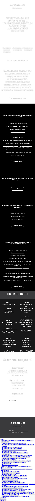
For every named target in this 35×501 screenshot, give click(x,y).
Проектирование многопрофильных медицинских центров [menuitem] (18, 445)
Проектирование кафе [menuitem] (9, 474)
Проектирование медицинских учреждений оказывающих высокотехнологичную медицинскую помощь (17, 146)
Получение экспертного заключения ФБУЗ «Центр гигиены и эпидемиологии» (17, 277)
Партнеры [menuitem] (3, 499)
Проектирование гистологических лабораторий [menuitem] (17, 455)
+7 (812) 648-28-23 (17, 5)
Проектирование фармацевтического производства (17, 152)
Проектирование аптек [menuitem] (9, 451)
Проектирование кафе (17, 219)
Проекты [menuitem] (3, 497)
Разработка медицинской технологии (17, 123)
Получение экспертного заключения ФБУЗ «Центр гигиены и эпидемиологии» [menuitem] (18, 494)
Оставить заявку (17, 426)
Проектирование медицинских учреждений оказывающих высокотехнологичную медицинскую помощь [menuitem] (16, 458)
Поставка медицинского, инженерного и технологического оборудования (17, 264)
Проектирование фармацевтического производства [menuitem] (14, 462)
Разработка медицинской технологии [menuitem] (14, 443)
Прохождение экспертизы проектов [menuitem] (13, 490)
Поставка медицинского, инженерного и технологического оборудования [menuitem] (15, 487)
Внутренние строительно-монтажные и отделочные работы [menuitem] (18, 484)
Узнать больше (17, 161)
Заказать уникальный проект (17, 60)
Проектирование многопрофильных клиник (17, 126)
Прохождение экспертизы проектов (18, 270)
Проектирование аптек (17, 137)
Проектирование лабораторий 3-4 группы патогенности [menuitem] (15, 453)
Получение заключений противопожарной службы (17, 273)
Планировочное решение (17, 253)
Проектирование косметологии (17, 132)
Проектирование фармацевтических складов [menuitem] (16, 461)
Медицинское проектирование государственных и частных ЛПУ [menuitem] (17, 441)
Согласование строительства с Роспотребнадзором (17, 280)
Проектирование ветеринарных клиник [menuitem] (14, 450)
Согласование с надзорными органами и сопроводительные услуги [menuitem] (14, 476)
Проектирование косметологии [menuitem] (12, 448)
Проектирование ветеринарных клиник (17, 134)
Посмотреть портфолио (17, 98)
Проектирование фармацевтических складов (17, 150)
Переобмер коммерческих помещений (17, 250)
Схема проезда (17, 388)
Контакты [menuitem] (3, 500)
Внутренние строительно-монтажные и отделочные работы (17, 261)
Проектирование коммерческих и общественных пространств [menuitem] (16, 469)
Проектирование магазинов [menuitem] (11, 471)
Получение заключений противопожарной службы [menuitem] (18, 492)
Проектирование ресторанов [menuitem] (11, 473)
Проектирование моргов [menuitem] (10, 465)
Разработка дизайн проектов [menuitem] (11, 481)
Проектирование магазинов (17, 213)
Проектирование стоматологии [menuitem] (12, 447)
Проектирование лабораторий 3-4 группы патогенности (17, 140)
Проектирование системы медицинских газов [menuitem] (16, 489)
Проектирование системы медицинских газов (17, 268)
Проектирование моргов (17, 155)
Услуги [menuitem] (2, 439)
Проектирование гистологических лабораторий (18, 143)
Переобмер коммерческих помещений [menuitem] (14, 478)
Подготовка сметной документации (17, 258)
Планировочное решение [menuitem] (10, 480)
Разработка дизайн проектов (17, 255)
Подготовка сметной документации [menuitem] (13, 482)
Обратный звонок (17, 8)
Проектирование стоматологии (17, 129)
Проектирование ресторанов (17, 216)
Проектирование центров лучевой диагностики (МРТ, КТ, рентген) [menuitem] (16, 466)
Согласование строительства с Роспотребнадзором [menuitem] (18, 496)
